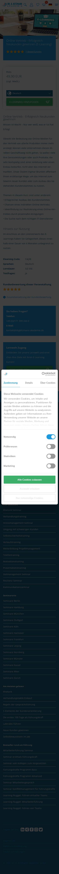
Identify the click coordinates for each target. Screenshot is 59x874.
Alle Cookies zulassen (29, 479)
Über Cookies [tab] (47, 382)
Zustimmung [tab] (11, 382)
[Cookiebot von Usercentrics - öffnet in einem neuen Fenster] (42, 374)
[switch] (50, 446)
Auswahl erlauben (29, 488)
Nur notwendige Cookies (29, 497)
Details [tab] (29, 382)
